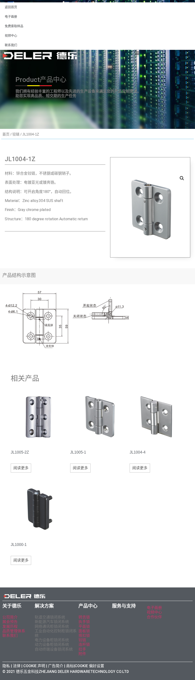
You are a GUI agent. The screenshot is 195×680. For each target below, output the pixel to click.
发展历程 (10, 626)
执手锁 (84, 621)
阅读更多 (21, 468)
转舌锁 (84, 617)
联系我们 (11, 45)
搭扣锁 (84, 635)
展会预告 (10, 621)
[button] (137, 53)
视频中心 (11, 35)
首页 (6, 134)
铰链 (16, 134)
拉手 (82, 649)
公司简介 (10, 617)
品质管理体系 (13, 631)
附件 (82, 654)
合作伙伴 (154, 617)
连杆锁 (84, 644)
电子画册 (11, 16)
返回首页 (11, 7)
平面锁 (84, 626)
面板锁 (84, 631)
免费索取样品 (14, 26)
